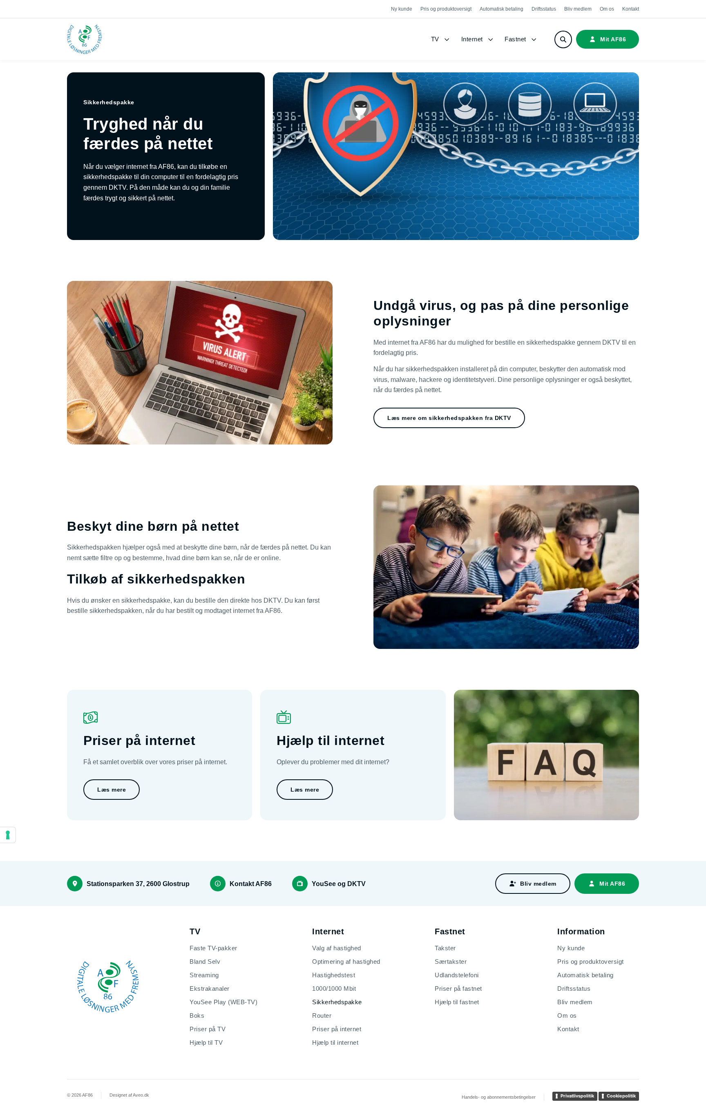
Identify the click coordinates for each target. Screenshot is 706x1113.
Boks (197, 1015)
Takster (445, 948)
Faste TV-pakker (213, 948)
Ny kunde (401, 9)
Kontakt (630, 9)
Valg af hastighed (336, 948)
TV (435, 39)
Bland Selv (205, 961)
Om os (607, 9)
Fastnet (515, 39)
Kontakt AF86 (251, 883)
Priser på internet (336, 1028)
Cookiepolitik (621, 1096)
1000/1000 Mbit (334, 988)
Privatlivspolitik (577, 1096)
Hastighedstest (333, 975)
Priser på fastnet (458, 988)
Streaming (204, 975)
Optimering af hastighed (346, 961)
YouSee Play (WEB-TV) (223, 1002)
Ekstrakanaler (210, 988)
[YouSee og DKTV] (300, 883)
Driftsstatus (544, 9)
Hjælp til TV (206, 1042)
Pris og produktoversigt (445, 9)
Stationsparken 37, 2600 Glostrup (138, 883)
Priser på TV (208, 1028)
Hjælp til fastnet (457, 1002)
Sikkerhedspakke (337, 1002)
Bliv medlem (578, 9)
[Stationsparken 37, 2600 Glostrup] (75, 883)
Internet (472, 39)
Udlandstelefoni (457, 975)
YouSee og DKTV (339, 883)
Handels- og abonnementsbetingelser (499, 1097)
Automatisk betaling (501, 9)
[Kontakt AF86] (218, 883)
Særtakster (451, 961)
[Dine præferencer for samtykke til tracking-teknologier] (8, 835)
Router (321, 1015)
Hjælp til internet (335, 1042)
